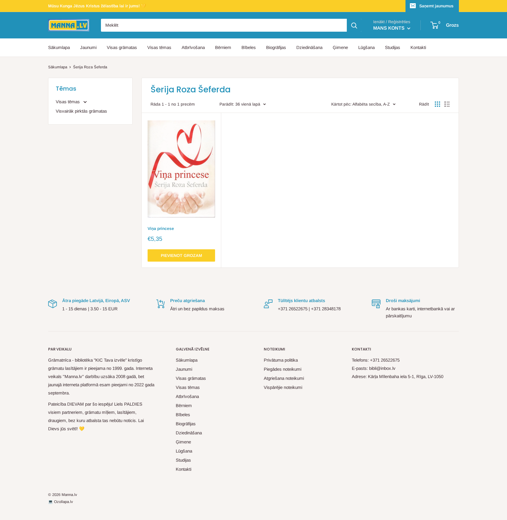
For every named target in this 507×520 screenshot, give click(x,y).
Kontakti (418, 47)
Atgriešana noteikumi (284, 378)
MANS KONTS (389, 28)
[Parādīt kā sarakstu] (447, 104)
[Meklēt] (354, 25)
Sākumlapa (59, 47)
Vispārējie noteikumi (283, 387)
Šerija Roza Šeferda (90, 67)
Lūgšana (366, 47)
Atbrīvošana (193, 47)
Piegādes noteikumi (282, 369)
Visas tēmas (159, 47)
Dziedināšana (309, 47)
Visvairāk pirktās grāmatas (81, 111)
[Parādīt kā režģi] (437, 104)
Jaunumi (88, 47)
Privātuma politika (281, 360)
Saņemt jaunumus (436, 6)
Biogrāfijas (276, 47)
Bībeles (248, 47)
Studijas (392, 47)
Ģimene (340, 47)
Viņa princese (161, 228)
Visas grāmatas (122, 47)
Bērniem (223, 47)
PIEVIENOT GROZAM (181, 255)
